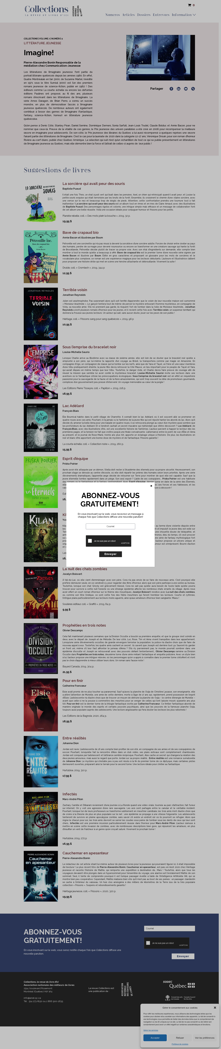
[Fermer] (151, 486)
